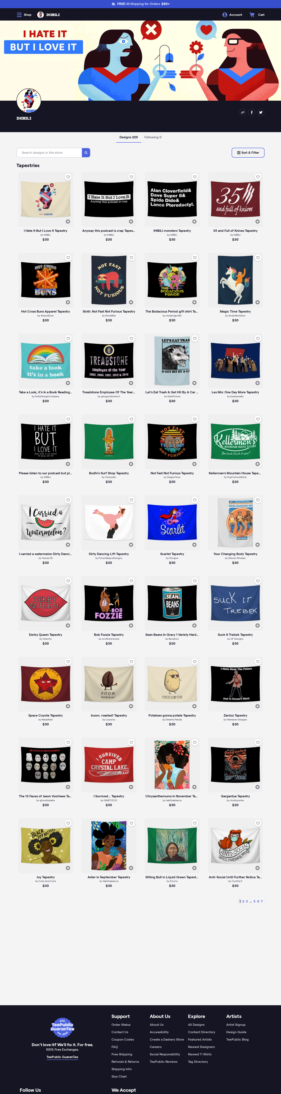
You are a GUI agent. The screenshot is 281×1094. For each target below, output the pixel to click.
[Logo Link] (40, 15)
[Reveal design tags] (68, 221)
